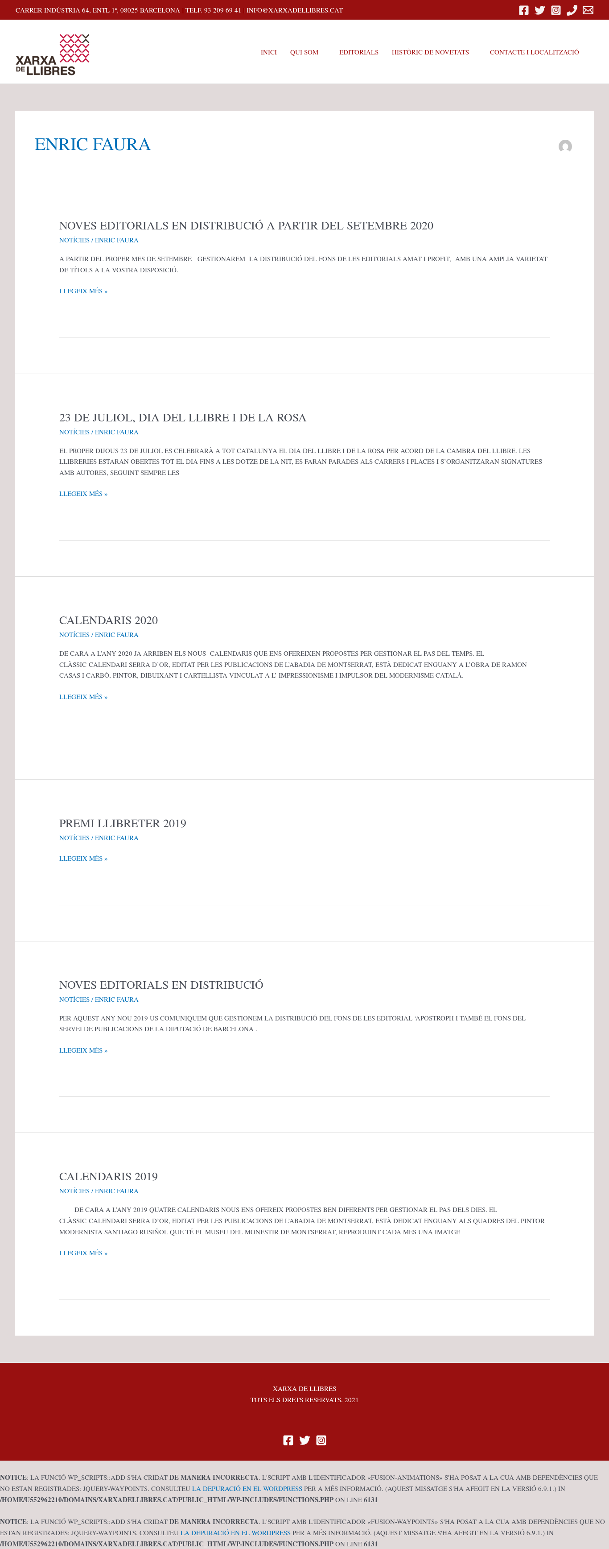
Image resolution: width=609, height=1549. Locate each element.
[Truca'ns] (572, 10)
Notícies (74, 239)
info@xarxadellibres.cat (295, 9)
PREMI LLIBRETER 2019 (122, 822)
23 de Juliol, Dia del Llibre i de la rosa (183, 417)
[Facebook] (523, 10)
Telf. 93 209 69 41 (213, 9)
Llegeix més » (83, 291)
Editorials (359, 51)
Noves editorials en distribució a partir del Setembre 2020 (246, 225)
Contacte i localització (534, 51)
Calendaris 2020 (108, 619)
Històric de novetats (430, 51)
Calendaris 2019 (108, 1175)
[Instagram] (556, 10)
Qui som (304, 51)
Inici (269, 51)
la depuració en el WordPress (247, 1488)
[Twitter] (540, 10)
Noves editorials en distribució (161, 984)
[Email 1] (588, 10)
